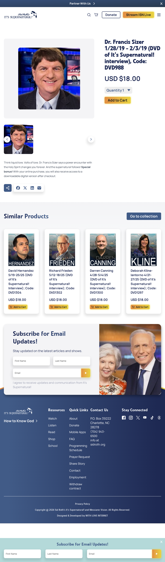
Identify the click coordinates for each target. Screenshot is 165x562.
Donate (111, 15)
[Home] (20, 15)
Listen (52, 425)
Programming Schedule (78, 448)
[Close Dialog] (161, 542)
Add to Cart (117, 100)
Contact (74, 470)
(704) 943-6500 (97, 434)
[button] (161, 3)
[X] (25, 188)
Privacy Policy (82, 504)
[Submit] (85, 373)
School (53, 446)
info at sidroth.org (97, 442)
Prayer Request (79, 457)
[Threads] (159, 418)
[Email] (39, 188)
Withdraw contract (75, 486)
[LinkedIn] (32, 188)
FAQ (72, 439)
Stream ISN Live (138, 15)
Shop (51, 439)
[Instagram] (131, 418)
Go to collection (144, 216)
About (73, 418)
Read (51, 432)
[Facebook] (18, 188)
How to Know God (19, 420)
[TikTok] (152, 418)
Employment (77, 477)
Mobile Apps (77, 432)
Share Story (77, 463)
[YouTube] (145, 418)
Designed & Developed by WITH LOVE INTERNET (82, 515)
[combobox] (118, 90)
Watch (52, 418)
